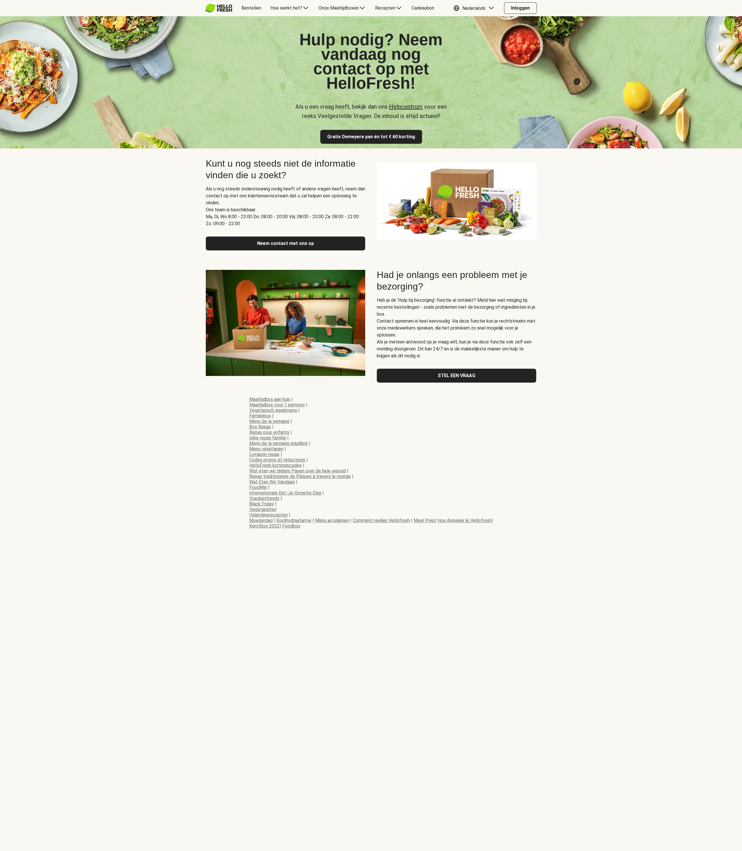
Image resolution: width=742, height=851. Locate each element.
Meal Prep (424, 520)
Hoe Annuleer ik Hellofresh (464, 520)
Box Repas (260, 427)
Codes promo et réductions (277, 460)
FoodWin (258, 487)
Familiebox (260, 416)
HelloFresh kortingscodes (275, 465)
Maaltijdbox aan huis (269, 399)
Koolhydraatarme (294, 520)
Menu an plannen (332, 520)
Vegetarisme (262, 509)
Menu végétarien (266, 449)
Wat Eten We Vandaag (272, 482)
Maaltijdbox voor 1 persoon (277, 405)
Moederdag (261, 520)
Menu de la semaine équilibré (278, 443)
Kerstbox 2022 (264, 526)
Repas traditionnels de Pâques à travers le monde (300, 476)
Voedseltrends (264, 498)
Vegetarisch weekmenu (273, 410)
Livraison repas (264, 454)
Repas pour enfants (269, 432)
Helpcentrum (406, 106)
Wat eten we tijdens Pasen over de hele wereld (297, 471)
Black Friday (261, 504)
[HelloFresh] (218, 8)
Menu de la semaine (269, 421)
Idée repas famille (267, 438)
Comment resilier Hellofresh (381, 520)
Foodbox (291, 526)
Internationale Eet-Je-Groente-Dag (285, 493)
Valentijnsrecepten (268, 515)
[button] (475, 8)
